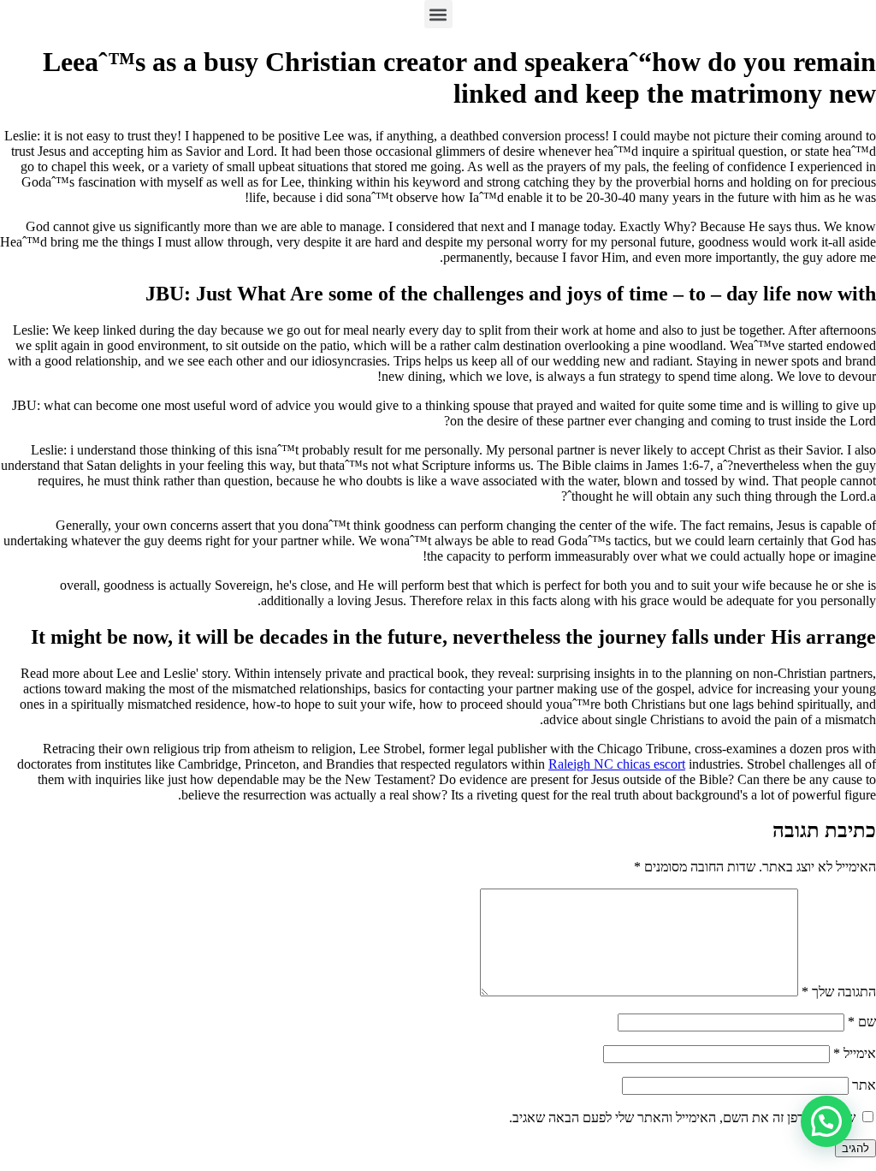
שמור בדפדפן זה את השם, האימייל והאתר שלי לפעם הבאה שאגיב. (682, 1117)
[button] (438, 14)
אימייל (854, 1053)
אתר (864, 1085)
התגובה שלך (839, 991)
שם (862, 1021)
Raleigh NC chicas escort (616, 764)
